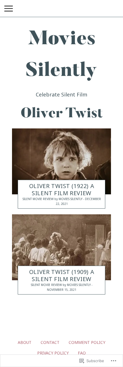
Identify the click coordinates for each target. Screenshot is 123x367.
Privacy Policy (53, 353)
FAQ (82, 353)
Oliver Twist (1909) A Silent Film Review (61, 275)
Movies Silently (70, 199)
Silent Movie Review (38, 199)
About (24, 342)
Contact (50, 342)
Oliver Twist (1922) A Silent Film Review (61, 189)
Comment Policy (87, 342)
